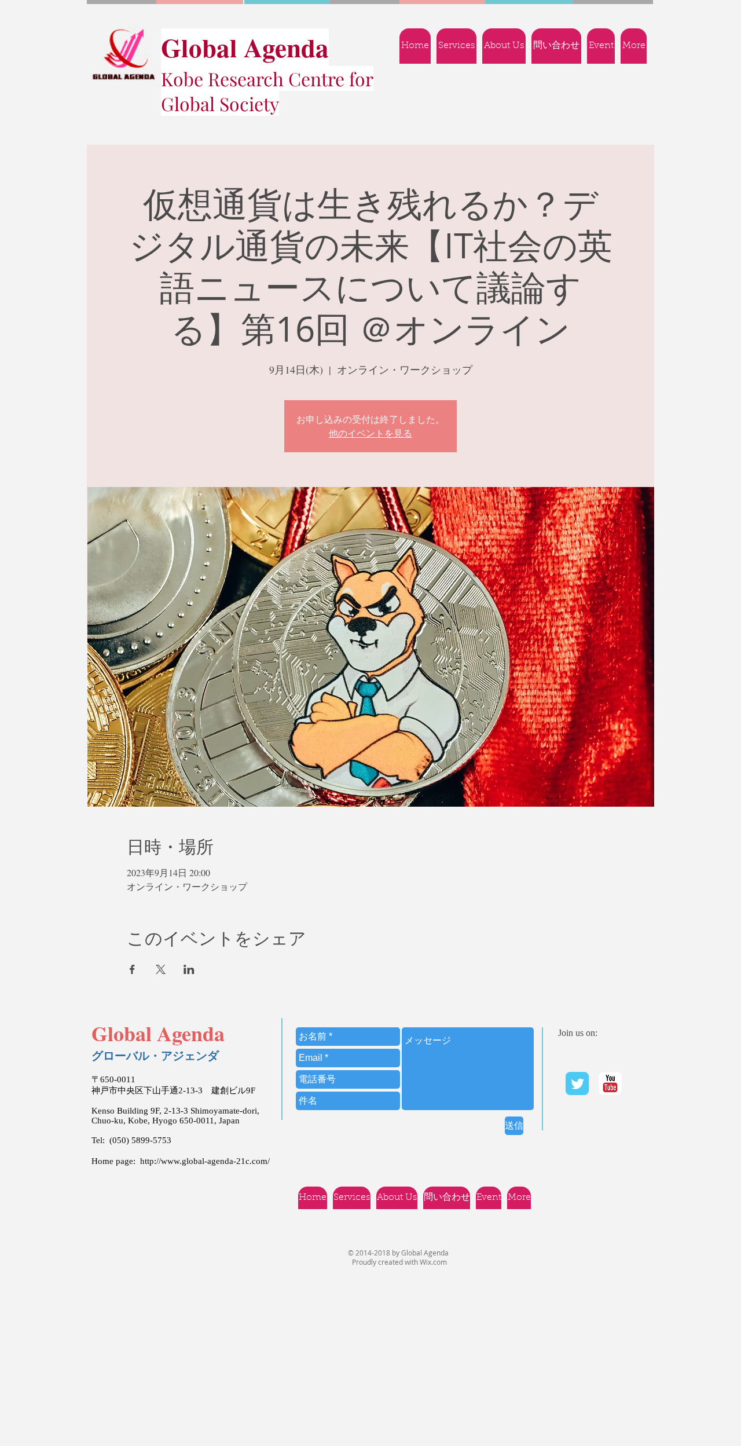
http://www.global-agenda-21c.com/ (205, 1161)
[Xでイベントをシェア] (160, 969)
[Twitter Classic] (577, 1083)
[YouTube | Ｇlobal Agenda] (610, 1083)
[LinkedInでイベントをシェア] (189, 969)
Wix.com (433, 1261)
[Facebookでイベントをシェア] (132, 969)
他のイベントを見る (370, 433)
